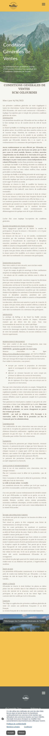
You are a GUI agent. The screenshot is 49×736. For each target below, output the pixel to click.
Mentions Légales (13, 727)
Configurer (28, 727)
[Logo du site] (13, 5)
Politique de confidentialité (16, 724)
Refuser (21, 733)
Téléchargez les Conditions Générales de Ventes (24, 621)
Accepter (10, 733)
